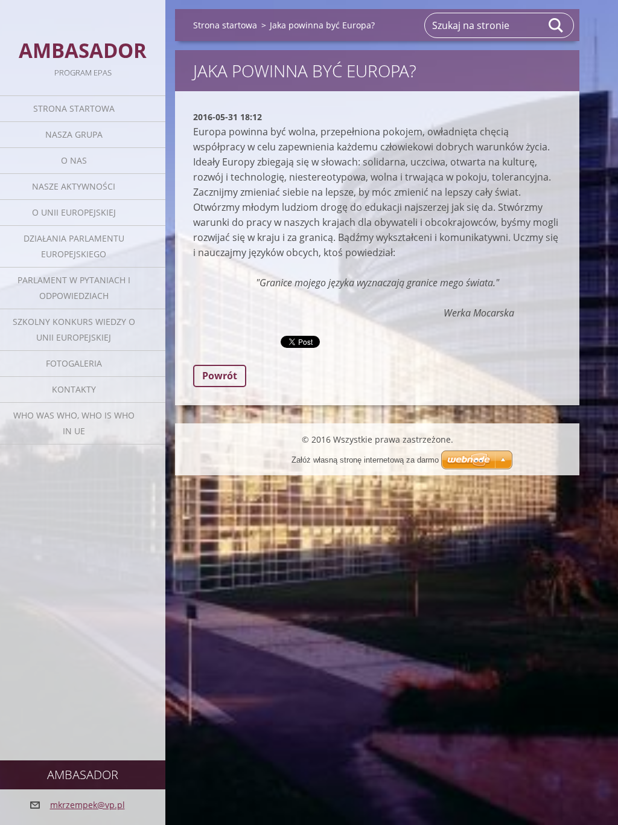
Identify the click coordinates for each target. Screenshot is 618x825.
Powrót (219, 375)
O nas (74, 160)
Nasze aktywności (73, 186)
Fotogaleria (74, 363)
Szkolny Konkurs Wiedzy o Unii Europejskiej (74, 329)
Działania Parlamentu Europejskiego (74, 246)
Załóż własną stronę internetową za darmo (365, 459)
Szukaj (556, 25)
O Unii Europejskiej (74, 212)
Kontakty (74, 389)
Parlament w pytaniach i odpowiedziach (74, 287)
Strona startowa (74, 108)
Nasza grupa (74, 134)
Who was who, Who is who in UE (74, 423)
